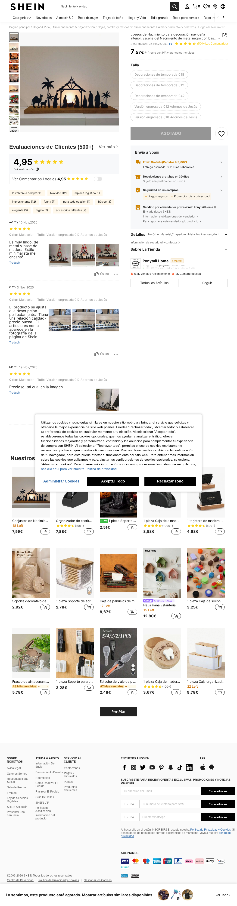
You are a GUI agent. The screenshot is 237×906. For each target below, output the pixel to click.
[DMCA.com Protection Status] (135, 875)
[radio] (159, 74)
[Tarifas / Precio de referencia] (145, 52)
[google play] (211, 769)
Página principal (19, 27)
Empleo (12, 793)
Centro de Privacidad (20, 880)
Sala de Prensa (16, 787)
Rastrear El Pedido (47, 791)
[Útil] (96, 274)
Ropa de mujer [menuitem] (88, 17)
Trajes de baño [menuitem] (113, 17)
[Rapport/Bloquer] (116, 274)
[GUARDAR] (221, 133)
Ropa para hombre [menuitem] (186, 17)
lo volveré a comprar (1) (27, 193)
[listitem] (31, 503)
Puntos (68, 781)
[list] (158, 767)
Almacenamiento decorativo (176, 27)
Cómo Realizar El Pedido (46, 784)
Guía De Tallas (44, 797)
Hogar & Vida (41, 27)
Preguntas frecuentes (70, 788)
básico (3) (104, 201)
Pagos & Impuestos (70, 775)
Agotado (171, 133)
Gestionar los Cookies (98, 880)
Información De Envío (45, 765)
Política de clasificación (43, 809)
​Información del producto (45, 817)
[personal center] (187, 6)
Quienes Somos (17, 773)
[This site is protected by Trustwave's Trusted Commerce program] (124, 875)
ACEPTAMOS (129, 853)
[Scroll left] (218, 17)
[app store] (203, 769)
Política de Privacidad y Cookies (210, 829)
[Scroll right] (223, 17)
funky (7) (49, 201)
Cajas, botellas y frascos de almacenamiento (126, 27)
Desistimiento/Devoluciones (53, 772)
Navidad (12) (58, 193)
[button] (215, 6)
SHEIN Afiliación (17, 807)
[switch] (98, 179)
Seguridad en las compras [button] (160, 190)
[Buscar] (174, 6)
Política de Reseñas (23, 169)
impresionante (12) (24, 201)
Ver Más (118, 711)
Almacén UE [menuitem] (64, 17)
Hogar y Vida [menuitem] (137, 17)
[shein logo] (27, 6)
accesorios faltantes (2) (71, 210)
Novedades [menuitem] (44, 17)
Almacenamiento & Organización (74, 27)
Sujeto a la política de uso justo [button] (163, 181)
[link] (196, 6)
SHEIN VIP (42, 802)
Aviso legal (14, 768)
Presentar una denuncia (16, 813)
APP (202, 758)
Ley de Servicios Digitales (17, 799)
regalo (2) (42, 210)
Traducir (14, 262)
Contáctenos (72, 768)
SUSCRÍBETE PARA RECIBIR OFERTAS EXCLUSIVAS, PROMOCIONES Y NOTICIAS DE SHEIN (176, 781)
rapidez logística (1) (87, 193)
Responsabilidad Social (17, 780)
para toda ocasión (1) (76, 201)
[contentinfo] (178, 864)
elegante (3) (20, 210)
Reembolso (42, 778)
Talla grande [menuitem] (159, 17)
